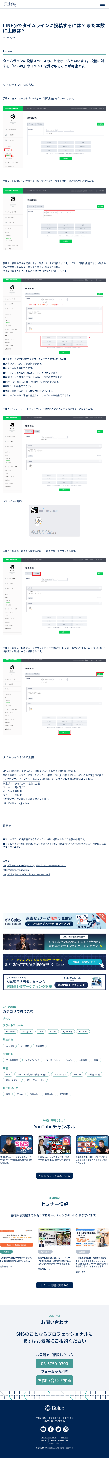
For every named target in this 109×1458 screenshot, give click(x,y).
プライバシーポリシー (54, 1443)
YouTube (83, 1031)
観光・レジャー (13, 1079)
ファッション (60, 1074)
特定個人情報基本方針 (59, 1440)
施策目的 (8, 1054)
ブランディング (32, 1060)
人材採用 (83, 1060)
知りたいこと (10, 1088)
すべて (6, 1018)
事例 (8, 1094)
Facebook (10, 1031)
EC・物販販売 (12, 1060)
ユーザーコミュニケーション (59, 1060)
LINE (40, 1031)
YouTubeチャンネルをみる (54, 1176)
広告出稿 (10, 1045)
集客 (96, 1060)
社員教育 (40, 1045)
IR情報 (43, 1440)
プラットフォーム (13, 1025)
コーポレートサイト (48, 1437)
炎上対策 (25, 1045)
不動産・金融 (94, 1074)
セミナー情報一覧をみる (54, 1285)
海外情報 (64, 1094)
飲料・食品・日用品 (36, 1079)
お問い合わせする (54, 1380)
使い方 (20, 1094)
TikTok (53, 1031)
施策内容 (8, 1039)
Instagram (26, 1031)
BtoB (8, 1074)
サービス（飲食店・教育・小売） (32, 1074)
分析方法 (34, 1094)
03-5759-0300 (54, 1363)
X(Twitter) (67, 1031)
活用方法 (49, 1094)
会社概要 (64, 1437)
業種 (5, 1068)
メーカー (77, 1074)
